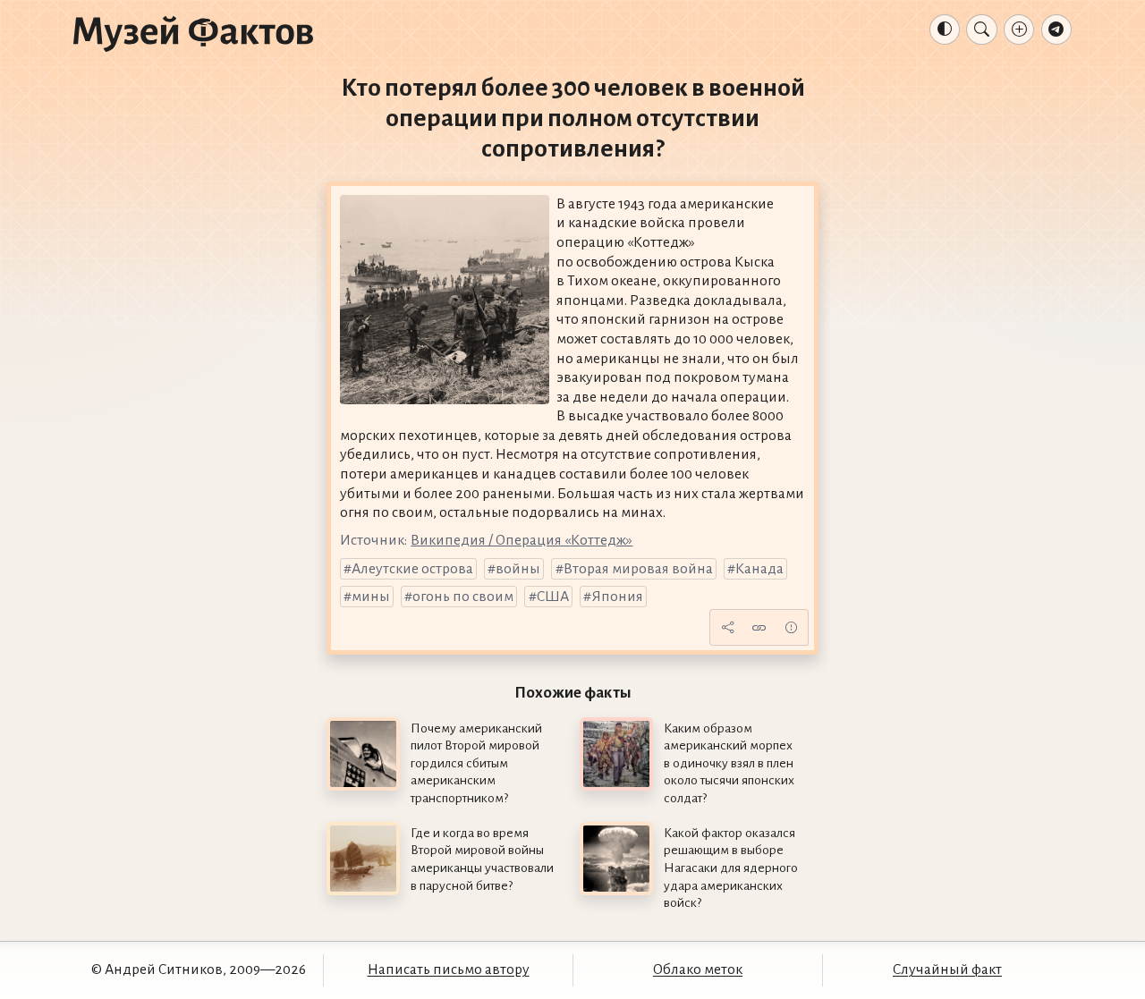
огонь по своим (462, 596)
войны (518, 569)
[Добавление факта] (1019, 29)
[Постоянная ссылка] (759, 627)
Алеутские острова (412, 569)
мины (371, 596)
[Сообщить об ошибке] (790, 627)
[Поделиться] (727, 627)
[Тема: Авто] (944, 29)
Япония (617, 596)
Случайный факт (947, 969)
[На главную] (193, 33)
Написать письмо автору (449, 969)
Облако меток (697, 969)
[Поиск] (981, 29)
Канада (759, 569)
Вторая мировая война (638, 569)
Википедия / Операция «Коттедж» (521, 540)
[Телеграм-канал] (1056, 29)
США (553, 596)
